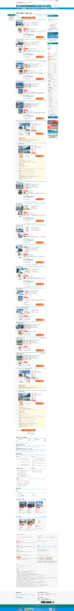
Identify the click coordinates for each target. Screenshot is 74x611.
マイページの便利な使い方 (11, 20)
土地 (41, 6)
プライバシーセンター (28, 605)
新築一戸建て (31, 6)
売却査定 (44, 6)
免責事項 (43, 605)
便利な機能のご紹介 (48, 594)
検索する (53, 117)
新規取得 (30, 2)
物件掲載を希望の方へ (38, 605)
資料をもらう (39, 37)
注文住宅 (39, 6)
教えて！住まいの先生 (25, 598)
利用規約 (33, 605)
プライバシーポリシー (21, 605)
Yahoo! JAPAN (44, 0)
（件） (18, 440)
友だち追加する (42, 594)
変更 (56, 46)
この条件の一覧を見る (43, 499)
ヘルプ (47, 0)
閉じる (33, 14)
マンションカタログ (18, 598)
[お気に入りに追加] (45, 37)
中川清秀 (55, 0)
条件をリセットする (56, 22)
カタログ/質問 (48, 6)
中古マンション (26, 6)
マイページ (53, 29)
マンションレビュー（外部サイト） (35, 584)
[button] (17, 503)
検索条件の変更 (50, 43)
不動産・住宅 (17, 593)
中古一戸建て (35, 6)
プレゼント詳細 (21, 559)
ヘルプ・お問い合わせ (53, 605)
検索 (57, 0)
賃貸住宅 (17, 6)
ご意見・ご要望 (47, 605)
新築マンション (22, 6)
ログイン (26, 3)
